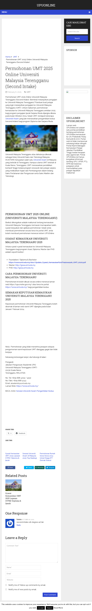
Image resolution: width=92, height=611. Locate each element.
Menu (4, 12)
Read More (58, 608)
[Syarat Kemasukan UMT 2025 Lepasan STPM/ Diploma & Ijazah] (13, 485)
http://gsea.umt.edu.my (25, 265)
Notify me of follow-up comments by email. (27, 585)
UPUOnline (46, 5)
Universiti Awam (12, 119)
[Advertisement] (31, 39)
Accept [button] (40, 608)
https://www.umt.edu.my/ (16, 287)
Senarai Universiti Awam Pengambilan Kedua (35, 391)
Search (77, 38)
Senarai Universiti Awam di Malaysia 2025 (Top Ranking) (30, 456)
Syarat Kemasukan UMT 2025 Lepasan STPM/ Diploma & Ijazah (13, 498)
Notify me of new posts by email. (22, 589)
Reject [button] (49, 608)
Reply (19, 525)
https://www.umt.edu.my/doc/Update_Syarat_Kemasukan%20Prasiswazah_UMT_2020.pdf (47, 262)
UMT (28, 92)
